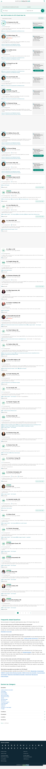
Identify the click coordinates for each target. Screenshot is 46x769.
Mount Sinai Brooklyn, (6, 199)
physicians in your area (6, 631)
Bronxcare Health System (7, 270)
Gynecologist (4, 674)
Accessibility (3, 758)
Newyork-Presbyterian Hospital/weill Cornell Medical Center (13, 31)
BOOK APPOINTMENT (38, 155)
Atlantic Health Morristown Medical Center (10, 354)
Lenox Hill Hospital (5, 185)
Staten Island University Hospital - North (9, 229)
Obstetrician (28, 674)
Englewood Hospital (22, 368)
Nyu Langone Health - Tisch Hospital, (9, 214)
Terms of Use (3, 753)
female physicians (27, 652)
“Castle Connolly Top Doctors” (31, 638)
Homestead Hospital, (17, 426)
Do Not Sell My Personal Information (27, 756)
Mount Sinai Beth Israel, (24, 199)
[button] (44, 1)
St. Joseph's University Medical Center (9, 410)
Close (43, 765)
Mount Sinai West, (15, 199)
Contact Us (25, 753)
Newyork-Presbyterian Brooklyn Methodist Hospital (11, 45)
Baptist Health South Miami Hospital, (9, 424)
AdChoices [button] (25, 758)
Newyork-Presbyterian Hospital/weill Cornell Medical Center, (13, 57)
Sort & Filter (41, 18)
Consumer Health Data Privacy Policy (5, 756)
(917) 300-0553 (39, 27)
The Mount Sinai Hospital (15, 452)
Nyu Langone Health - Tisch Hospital (34, 324)
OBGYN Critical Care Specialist (29, 673)
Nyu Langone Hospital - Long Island (23, 537)
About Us (25, 751)
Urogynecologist (41, 673)
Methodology (3, 761)
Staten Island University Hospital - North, (10, 368)
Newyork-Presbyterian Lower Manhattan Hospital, (11, 44)
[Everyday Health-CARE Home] (22, 1)
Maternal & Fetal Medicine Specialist (16, 674)
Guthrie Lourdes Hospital (22, 523)
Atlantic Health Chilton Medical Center (32, 214)
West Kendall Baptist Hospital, (28, 426)
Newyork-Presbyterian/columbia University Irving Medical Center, (14, 324)
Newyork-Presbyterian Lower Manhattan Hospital (11, 59)
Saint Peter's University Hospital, (8, 353)
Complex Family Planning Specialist (13, 673)
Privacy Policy (4, 751)
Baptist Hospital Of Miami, (7, 426)
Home (2, 723)
